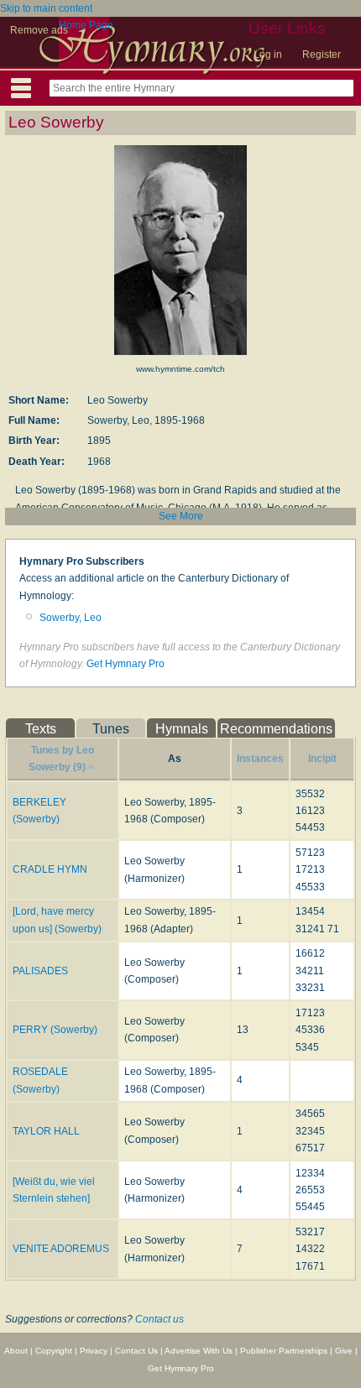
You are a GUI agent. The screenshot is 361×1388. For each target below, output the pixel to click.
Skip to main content (46, 8)
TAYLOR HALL (46, 1131)
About (16, 1350)
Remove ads (39, 30)
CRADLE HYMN (50, 869)
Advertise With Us (199, 1350)
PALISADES (40, 971)
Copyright (53, 1350)
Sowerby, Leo (70, 618)
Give (344, 1350)
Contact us (159, 1319)
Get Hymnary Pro (125, 664)
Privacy (93, 1350)
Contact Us (136, 1350)
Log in (268, 54)
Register (321, 54)
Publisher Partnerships (283, 1350)
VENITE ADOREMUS (61, 1249)
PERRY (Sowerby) (55, 1030)
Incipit (322, 758)
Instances (260, 758)
